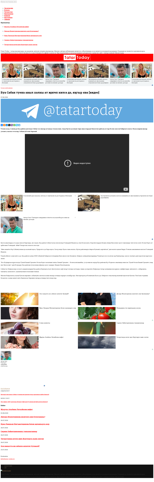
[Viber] (12, 125)
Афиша (7, 19)
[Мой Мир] (7, 125)
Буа (2, 388)
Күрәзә (7, 10)
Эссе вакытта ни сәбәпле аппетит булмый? (20, 446)
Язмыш (7, 16)
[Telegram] (19, 125)
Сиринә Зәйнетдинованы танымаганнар (18, 40)
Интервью (8, 17)
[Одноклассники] (4, 125)
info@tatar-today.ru (8, 459)
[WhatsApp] (14, 125)
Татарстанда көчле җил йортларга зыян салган (20, 44)
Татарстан (8, 12)
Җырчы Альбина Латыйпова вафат (16, 27)
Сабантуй (6, 388)
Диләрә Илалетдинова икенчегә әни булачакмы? (21, 31)
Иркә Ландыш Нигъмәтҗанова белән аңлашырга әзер (23, 35)
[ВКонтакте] (2, 125)
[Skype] (17, 125)
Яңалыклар (8, 14)
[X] (9, 125)
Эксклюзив (8, 8)
